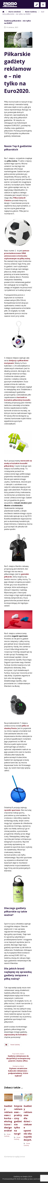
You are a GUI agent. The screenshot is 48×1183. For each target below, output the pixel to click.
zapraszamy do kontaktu (15, 1034)
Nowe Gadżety (15, 1045)
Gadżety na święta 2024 (23, 1176)
